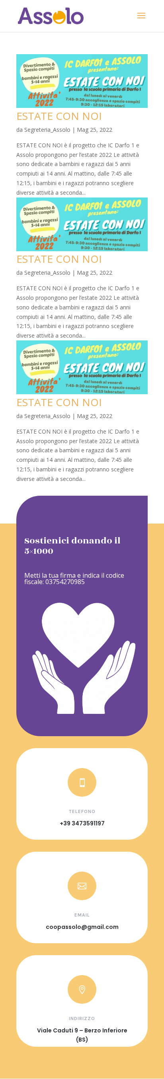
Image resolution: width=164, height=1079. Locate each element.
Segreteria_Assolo (47, 129)
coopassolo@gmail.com (82, 927)
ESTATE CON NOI (59, 116)
